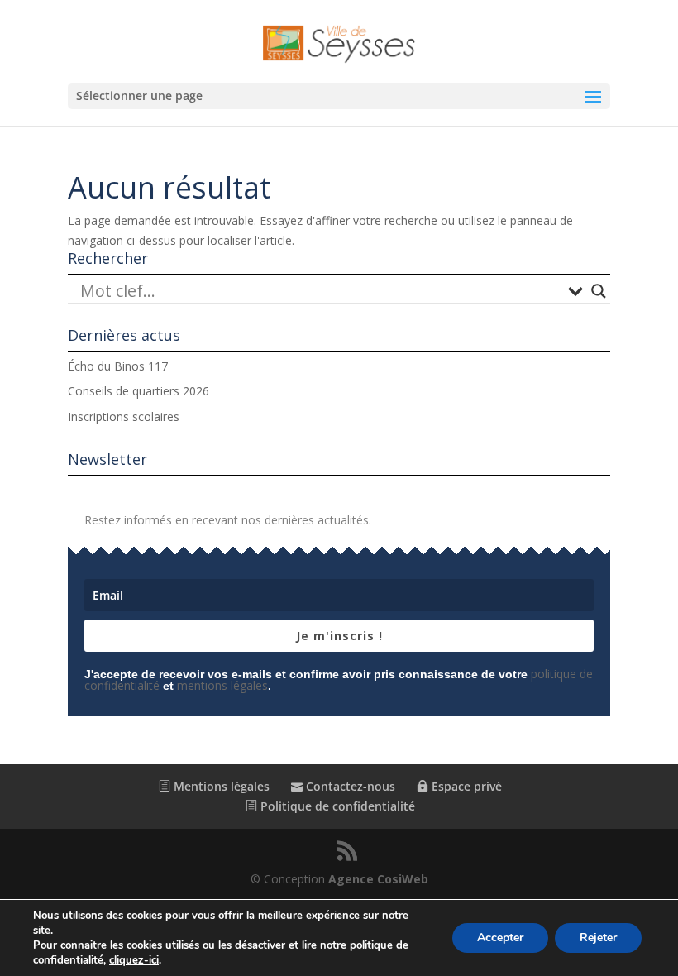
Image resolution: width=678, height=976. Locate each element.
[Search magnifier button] (598, 291)
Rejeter (598, 937)
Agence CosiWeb (378, 879)
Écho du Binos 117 (118, 366)
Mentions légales (220, 786)
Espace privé (465, 786)
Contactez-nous (349, 786)
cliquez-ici (134, 960)
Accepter (500, 937)
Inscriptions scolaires (123, 416)
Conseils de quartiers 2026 (138, 391)
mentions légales (222, 685)
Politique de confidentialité (336, 806)
